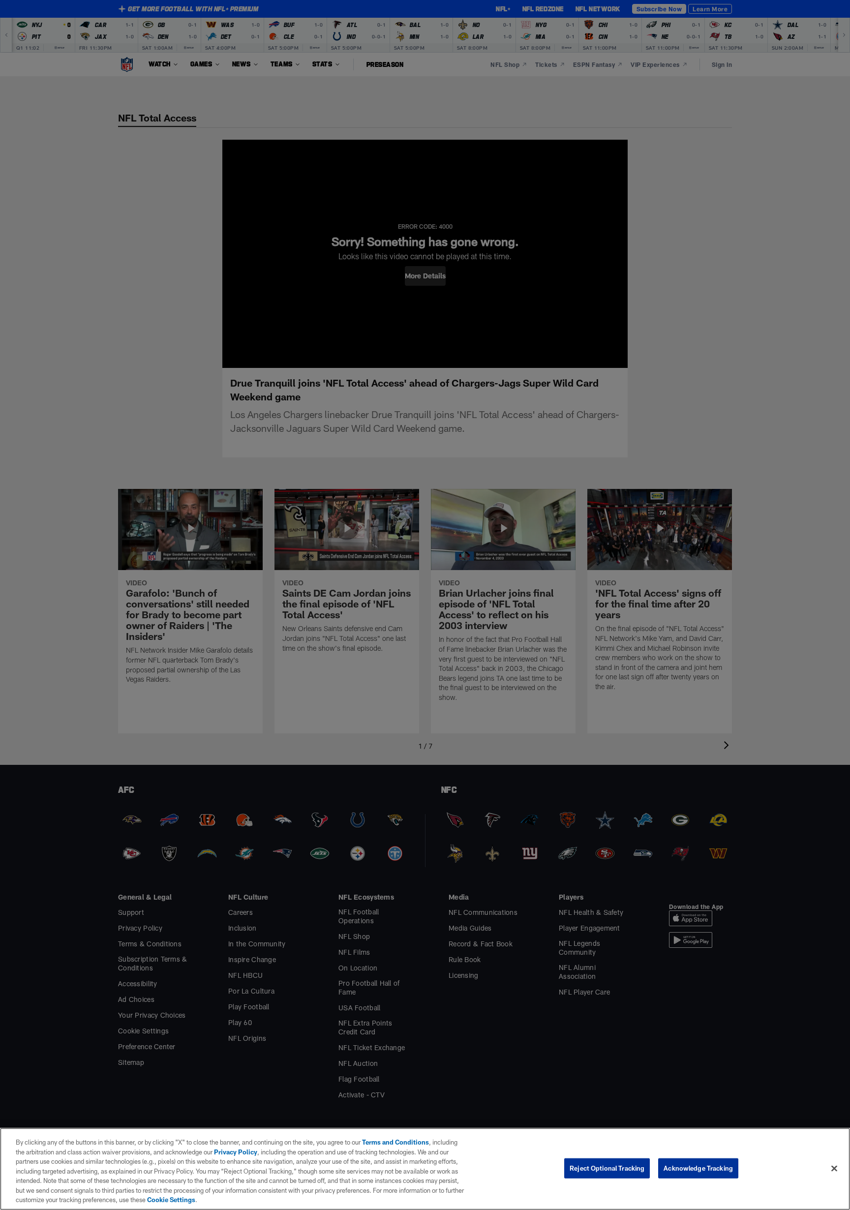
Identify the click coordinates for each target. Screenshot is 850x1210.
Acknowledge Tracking (698, 1168)
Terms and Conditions (395, 1142)
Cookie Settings (171, 1200)
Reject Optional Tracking (607, 1168)
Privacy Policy (235, 1152)
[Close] (834, 1168)
